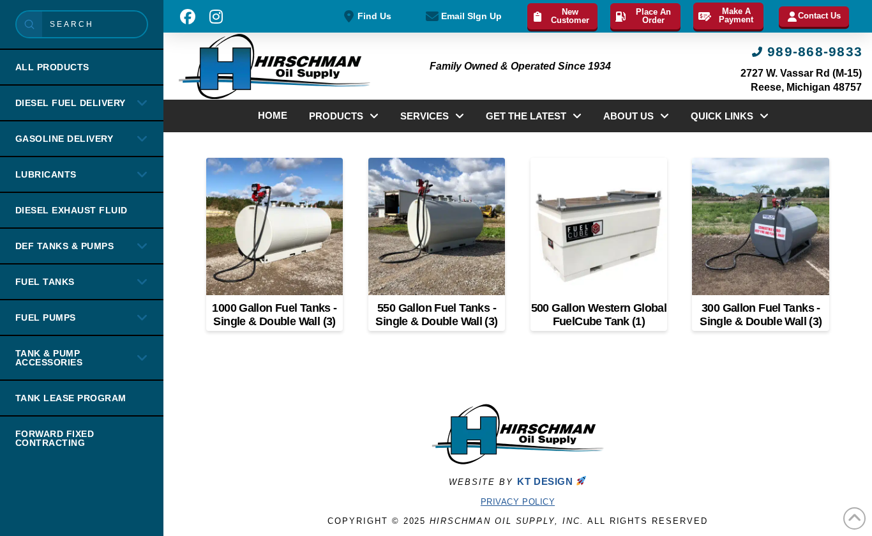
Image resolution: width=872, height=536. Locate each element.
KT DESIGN (546, 481)
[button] (188, 17)
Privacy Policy (518, 502)
